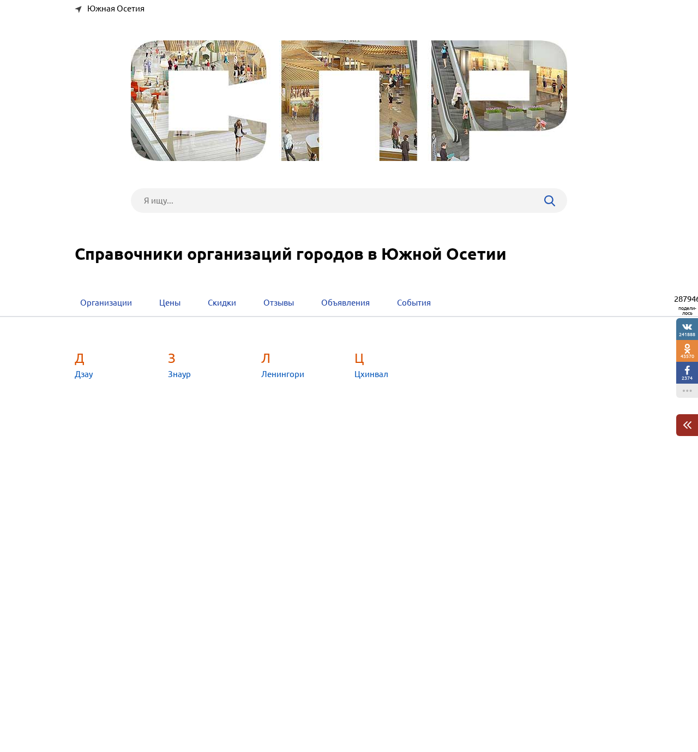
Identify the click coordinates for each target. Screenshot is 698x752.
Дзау (84, 374)
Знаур (179, 374)
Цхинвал (371, 374)
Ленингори (282, 374)
